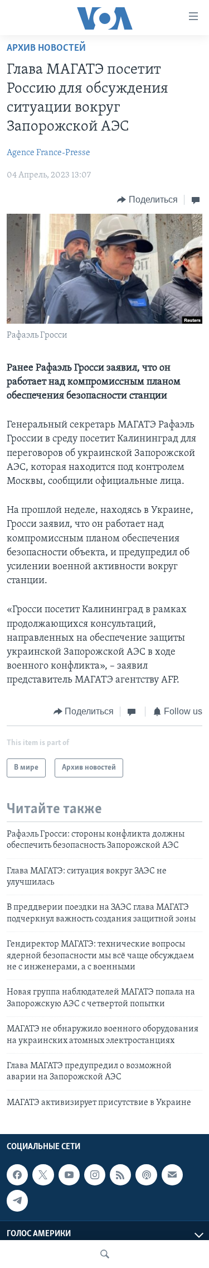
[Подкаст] (146, 1174)
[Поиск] (104, 1254)
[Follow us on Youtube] (69, 1174)
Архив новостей (46, 49)
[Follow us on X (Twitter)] (43, 1174)
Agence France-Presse (48, 152)
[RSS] (120, 1174)
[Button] (147, 200)
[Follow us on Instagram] (94, 1174)
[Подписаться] (172, 1174)
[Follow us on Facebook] (17, 1174)
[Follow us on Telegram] (17, 1200)
